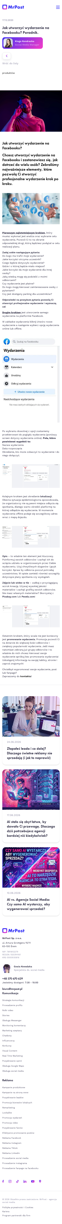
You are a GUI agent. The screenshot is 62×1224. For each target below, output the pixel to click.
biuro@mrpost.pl (12, 989)
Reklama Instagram (11, 1143)
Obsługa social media (13, 1071)
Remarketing (8, 1107)
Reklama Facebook (11, 1138)
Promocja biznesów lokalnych (17, 1102)
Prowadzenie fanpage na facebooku (20, 1168)
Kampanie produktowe (13, 1087)
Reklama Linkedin (11, 1153)
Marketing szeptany (12, 1030)
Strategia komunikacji (13, 1000)
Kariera (5, 1211)
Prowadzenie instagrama (15, 1163)
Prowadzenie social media (16, 1158)
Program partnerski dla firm (16, 1215)
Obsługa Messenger (12, 1020)
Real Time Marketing (12, 1056)
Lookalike (7, 1113)
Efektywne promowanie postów (18, 1133)
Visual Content (9, 1051)
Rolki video (7, 1010)
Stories (5, 1015)
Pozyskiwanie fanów (12, 1128)
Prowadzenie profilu (12, 1005)
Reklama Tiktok (10, 1148)
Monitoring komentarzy (14, 1025)
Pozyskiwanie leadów (13, 1097)
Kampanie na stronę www (15, 1092)
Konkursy (6, 1046)
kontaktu (25, 676)
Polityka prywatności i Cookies (17, 1207)
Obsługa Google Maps (13, 1066)
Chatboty (7, 1035)
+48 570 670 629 (12, 978)
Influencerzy (8, 1040)
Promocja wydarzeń (12, 1118)
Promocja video (10, 1123)
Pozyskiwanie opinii (12, 1061)
